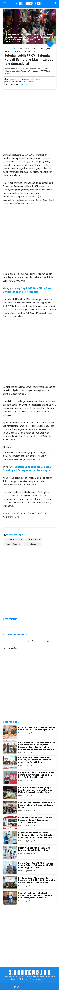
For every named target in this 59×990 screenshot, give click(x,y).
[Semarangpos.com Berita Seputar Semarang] (29, 4)
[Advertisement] (29, 120)
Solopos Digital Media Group (35, 986)
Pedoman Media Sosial (39, 979)
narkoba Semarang (13, 544)
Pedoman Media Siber (20, 979)
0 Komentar (25, 84)
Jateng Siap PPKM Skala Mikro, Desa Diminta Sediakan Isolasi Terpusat (27, 289)
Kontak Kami (20, 976)
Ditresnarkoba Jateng (14, 539)
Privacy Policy (40, 976)
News (23, 48)
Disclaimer (51, 976)
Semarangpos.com (11, 48)
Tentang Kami (9, 976)
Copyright (30, 976)
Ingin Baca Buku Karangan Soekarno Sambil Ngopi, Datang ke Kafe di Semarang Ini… (27, 468)
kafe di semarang (33, 539)
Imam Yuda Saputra (16, 534)
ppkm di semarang (32, 544)
